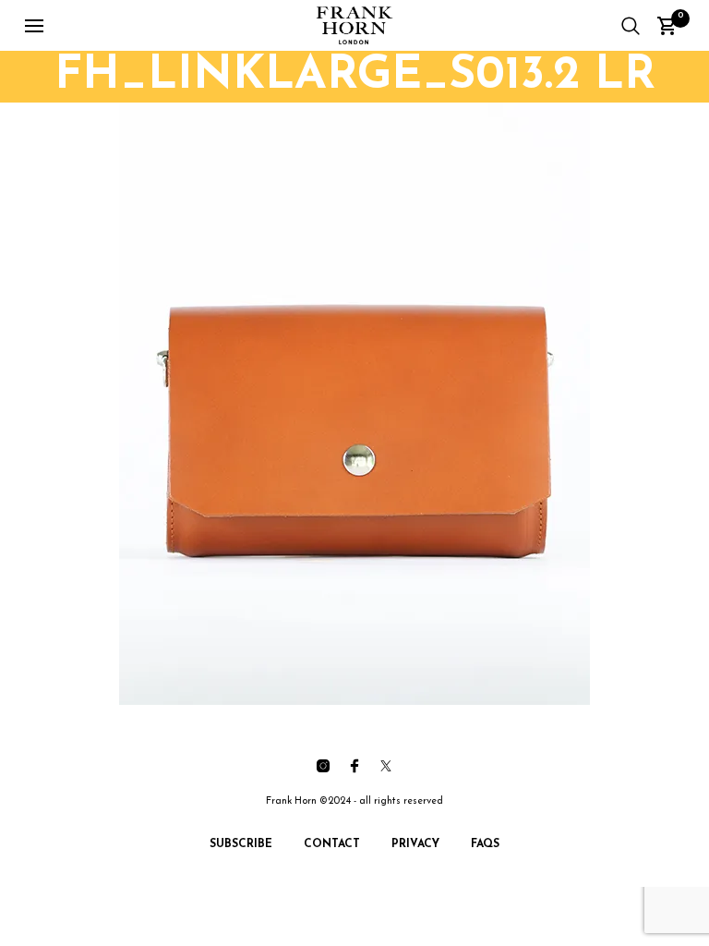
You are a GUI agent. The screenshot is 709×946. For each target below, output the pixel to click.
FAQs (485, 844)
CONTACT (332, 844)
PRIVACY (415, 844)
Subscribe (241, 844)
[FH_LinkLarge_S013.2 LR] (354, 403)
